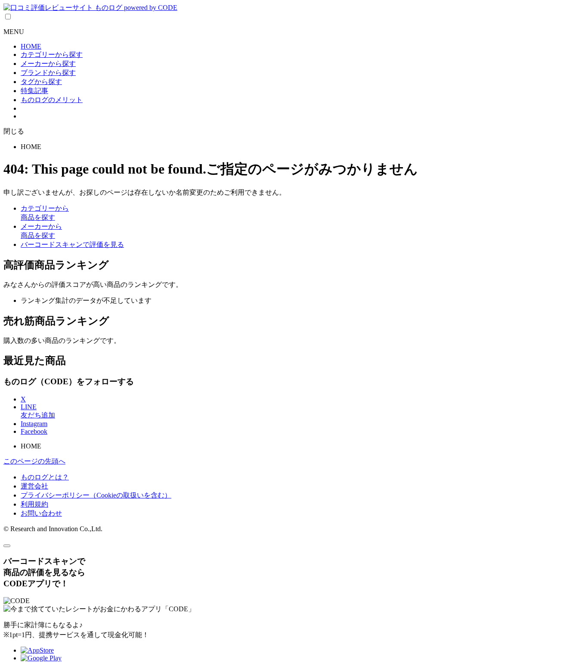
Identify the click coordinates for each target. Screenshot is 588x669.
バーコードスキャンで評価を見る (72, 244)
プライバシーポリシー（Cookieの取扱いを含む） (96, 495)
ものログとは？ (45, 477)
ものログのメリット (52, 99)
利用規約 (34, 504)
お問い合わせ (41, 513)
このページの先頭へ (34, 461)
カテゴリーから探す (52, 54)
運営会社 (34, 486)
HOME (31, 46)
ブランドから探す (48, 72)
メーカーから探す (48, 63)
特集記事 (34, 90)
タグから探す (41, 81)
